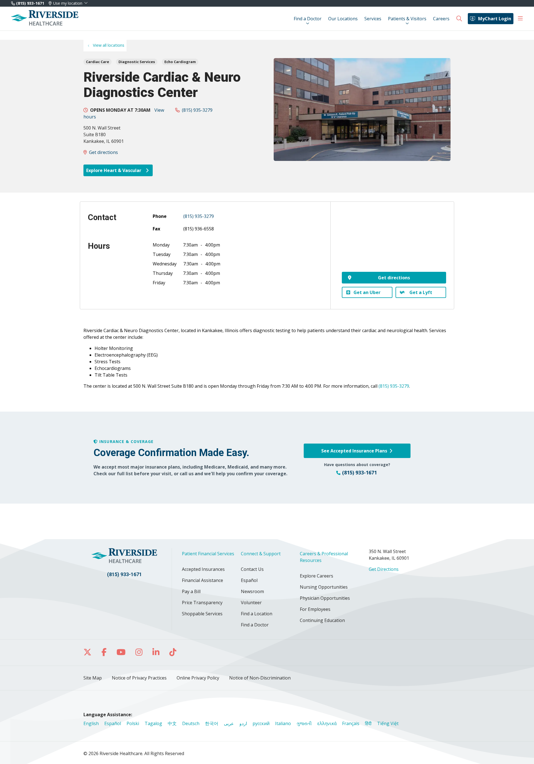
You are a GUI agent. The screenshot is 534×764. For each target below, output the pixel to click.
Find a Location (256, 614)
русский (261, 723)
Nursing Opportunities (324, 587)
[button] (520, 18)
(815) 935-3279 (197, 110)
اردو (243, 723)
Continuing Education (322, 620)
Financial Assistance (202, 580)
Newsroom (252, 591)
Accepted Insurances (203, 569)
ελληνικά (327, 723)
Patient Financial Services (208, 554)
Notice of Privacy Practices (139, 678)
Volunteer (251, 602)
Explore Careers (316, 576)
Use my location (67, 3)
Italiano (283, 723)
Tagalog (153, 723)
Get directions (103, 152)
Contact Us (252, 569)
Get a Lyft (420, 292)
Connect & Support (261, 554)
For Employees (315, 609)
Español (249, 580)
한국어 (211, 723)
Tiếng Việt (388, 723)
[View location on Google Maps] (394, 240)
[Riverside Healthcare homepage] (44, 18)
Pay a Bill (191, 591)
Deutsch (190, 723)
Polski (133, 723)
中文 (172, 723)
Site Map (92, 678)
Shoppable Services (202, 614)
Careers (441, 19)
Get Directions (384, 569)
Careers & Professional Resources (324, 557)
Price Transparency (202, 602)
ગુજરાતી (304, 723)
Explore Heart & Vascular (114, 170)
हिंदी (368, 723)
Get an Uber (366, 292)
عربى (229, 723)
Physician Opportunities (325, 598)
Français (350, 723)
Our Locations (343, 19)
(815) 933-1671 (29, 3)
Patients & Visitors (407, 19)
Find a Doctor (308, 19)
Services (372, 19)
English (91, 723)
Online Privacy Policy (198, 678)
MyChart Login (494, 19)
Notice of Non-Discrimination (260, 678)
